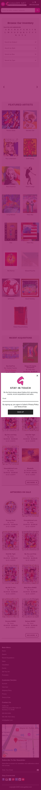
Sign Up (20, 412)
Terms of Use (22, 407)
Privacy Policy (33, 404)
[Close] (37, 375)
